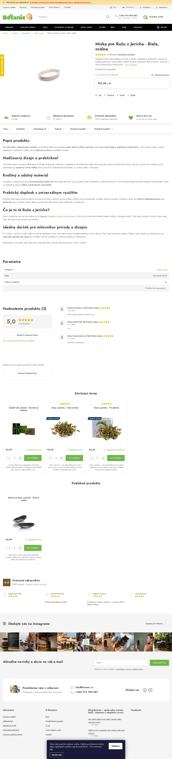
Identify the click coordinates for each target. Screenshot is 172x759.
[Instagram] (150, 690)
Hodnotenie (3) (39, 128)
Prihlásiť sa (159, 663)
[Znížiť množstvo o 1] (9, 458)
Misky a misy (162, 269)
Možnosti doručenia (162, 75)
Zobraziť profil (154, 624)
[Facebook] (145, 690)
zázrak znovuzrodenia (65, 216)
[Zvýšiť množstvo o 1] (20, 458)
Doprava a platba (9, 7)
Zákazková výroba (9, 725)
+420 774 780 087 (128, 15)
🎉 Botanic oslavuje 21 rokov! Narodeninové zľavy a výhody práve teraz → (61, 2)
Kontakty (68, 7)
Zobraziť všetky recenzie (36, 584)
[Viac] (162, 27)
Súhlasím (115, 746)
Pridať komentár (27, 373)
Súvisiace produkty (78, 128)
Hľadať (107, 17)
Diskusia (58, 128)
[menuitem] (10, 27)
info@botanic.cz (84, 687)
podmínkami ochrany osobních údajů (129, 669)
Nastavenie (57, 755)
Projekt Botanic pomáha (54, 721)
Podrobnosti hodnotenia (126, 54)
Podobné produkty (102, 128)
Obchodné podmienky (11, 730)
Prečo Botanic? (54, 7)
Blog (47, 717)
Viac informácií (131, 64)
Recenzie (23, 7)
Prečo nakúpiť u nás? (53, 730)
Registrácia (163, 7)
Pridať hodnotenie (27, 335)
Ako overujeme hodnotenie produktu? (19, 341)
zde (51, 749)
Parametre (20, 128)
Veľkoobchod (8, 721)
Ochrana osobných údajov (12, 734)
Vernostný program (38, 7)
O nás (48, 725)
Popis (5, 128)
